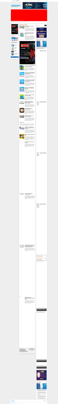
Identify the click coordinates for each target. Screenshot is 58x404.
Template (30, 27)
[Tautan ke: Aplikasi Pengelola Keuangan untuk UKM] (22, 136)
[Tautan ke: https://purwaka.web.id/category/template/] (46, 382)
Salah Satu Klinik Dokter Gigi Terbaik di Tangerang (29, 116)
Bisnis (27, 27)
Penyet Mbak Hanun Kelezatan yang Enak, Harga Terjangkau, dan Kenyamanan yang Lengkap (24, 350)
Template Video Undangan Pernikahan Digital (28, 109)
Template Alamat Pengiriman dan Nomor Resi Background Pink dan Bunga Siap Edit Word (43, 101)
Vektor (29, 67)
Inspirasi (25, 296)
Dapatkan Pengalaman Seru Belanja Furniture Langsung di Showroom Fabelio (29, 102)
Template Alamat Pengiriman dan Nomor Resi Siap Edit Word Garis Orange (43, 204)
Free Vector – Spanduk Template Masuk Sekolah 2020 (29, 95)
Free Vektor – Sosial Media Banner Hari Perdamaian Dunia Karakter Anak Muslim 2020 (30, 73)
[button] (46, 0)
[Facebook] (44, 401)
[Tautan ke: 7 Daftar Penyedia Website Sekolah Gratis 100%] (22, 218)
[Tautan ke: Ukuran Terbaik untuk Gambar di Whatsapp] (22, 166)
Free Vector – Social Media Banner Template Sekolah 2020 (30, 66)
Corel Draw (26, 67)
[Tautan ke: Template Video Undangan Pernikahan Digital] (22, 110)
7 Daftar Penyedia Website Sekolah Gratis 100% (29, 194)
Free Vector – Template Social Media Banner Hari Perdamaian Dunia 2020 (29, 88)
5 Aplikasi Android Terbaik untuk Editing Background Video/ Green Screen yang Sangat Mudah (30, 246)
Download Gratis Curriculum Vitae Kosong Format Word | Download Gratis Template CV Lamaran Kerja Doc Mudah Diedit (43, 50)
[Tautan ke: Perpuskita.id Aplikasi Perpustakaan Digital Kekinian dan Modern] (22, 321)
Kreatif (22, 348)
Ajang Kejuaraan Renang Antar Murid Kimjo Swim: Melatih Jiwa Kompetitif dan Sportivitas (16, 53)
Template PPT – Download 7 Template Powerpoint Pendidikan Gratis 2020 (29, 128)
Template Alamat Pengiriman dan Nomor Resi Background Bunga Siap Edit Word (43, 153)
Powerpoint (26, 129)
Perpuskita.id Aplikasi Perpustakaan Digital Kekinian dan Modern (30, 298)
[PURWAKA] (16, 5)
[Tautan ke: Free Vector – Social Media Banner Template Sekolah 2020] (22, 67)
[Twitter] (45, 401)
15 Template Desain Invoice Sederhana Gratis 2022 (42, 394)
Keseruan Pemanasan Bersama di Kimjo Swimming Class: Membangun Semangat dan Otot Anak (16, 50)
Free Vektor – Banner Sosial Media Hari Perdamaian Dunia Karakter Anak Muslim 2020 (30, 80)
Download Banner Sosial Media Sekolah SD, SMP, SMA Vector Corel (29, 33)
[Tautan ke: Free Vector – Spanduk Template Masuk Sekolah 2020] (22, 96)
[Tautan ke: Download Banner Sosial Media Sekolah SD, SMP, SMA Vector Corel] (22, 34)
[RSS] (46, 401)
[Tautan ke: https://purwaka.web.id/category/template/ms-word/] (46, 39)
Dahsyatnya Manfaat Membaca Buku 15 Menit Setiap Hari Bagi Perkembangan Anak (16, 47)
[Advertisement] (29, 14)
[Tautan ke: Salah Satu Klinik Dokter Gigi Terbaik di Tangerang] (22, 116)
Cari (45, 25)
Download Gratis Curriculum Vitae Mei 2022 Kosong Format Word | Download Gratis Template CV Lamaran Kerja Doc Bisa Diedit (41, 48)
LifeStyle (29, 27)
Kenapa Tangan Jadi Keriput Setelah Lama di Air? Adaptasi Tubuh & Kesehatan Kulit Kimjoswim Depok (14, 42)
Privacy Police (22, 122)
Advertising (26, 27)
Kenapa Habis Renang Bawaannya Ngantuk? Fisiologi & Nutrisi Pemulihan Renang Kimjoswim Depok (15, 45)
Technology (26, 143)
